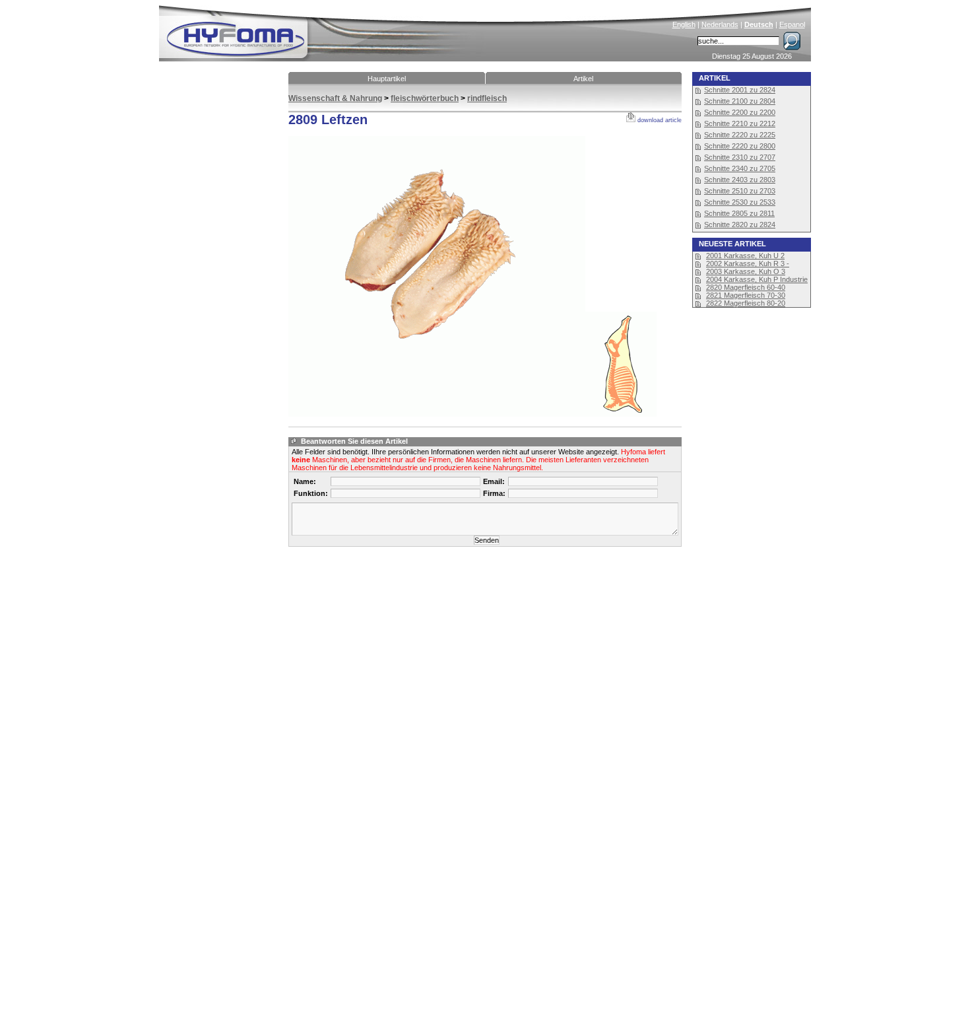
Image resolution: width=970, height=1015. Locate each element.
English (683, 24)
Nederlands (719, 24)
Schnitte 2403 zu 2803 (739, 180)
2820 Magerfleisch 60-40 (745, 287)
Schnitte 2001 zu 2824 (739, 90)
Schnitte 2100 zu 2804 (739, 101)
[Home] (325, 30)
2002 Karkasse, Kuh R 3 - (747, 263)
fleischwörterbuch (425, 98)
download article (658, 120)
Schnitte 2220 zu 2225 (739, 135)
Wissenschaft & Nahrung (335, 98)
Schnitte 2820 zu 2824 (739, 224)
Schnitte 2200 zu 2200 (739, 112)
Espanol (792, 24)
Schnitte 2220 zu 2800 (739, 146)
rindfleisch (487, 98)
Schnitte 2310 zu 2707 (739, 157)
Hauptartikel (387, 79)
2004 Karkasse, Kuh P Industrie (757, 279)
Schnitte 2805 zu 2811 (739, 213)
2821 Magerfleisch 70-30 (745, 295)
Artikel (583, 79)
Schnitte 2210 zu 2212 (739, 123)
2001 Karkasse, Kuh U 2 (745, 256)
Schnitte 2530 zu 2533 (739, 202)
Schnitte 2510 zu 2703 (739, 191)
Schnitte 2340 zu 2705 (739, 168)
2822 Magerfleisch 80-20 (745, 303)
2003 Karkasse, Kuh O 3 (745, 271)
